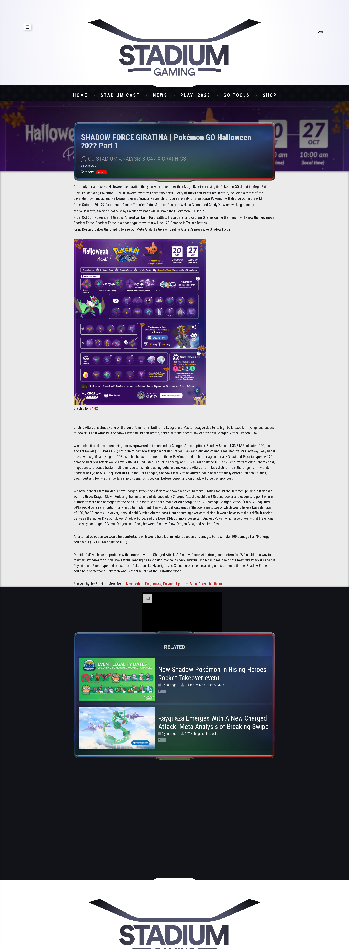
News (160, 95)
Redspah (204, 584)
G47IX (93, 408)
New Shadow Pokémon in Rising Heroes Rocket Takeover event (212, 674)
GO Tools (237, 95)
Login (321, 31)
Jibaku (217, 584)
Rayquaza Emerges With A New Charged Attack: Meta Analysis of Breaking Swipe (213, 722)
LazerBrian (189, 584)
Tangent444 (153, 584)
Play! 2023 (195, 95)
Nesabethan (134, 584)
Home (80, 95)
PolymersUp (171, 584)
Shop (270, 95)
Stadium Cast (120, 95)
